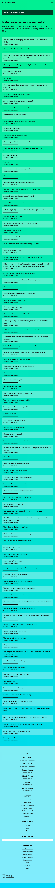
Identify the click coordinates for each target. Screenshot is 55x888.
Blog (27, 831)
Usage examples (27, 860)
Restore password (27, 811)
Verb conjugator (27, 854)
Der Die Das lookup (27, 857)
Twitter (27, 828)
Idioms (27, 868)
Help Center (22, 760)
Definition (27, 865)
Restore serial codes (27, 813)
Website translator (27, 849)
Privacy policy (28, 816)
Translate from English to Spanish (10, 44)
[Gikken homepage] (8, 876)
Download (33, 760)
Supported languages (27, 805)
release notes (28, 760)
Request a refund (27, 808)
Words (27, 862)
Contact (27, 825)
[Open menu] (52, 2)
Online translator (27, 851)
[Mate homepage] (8, 2)
